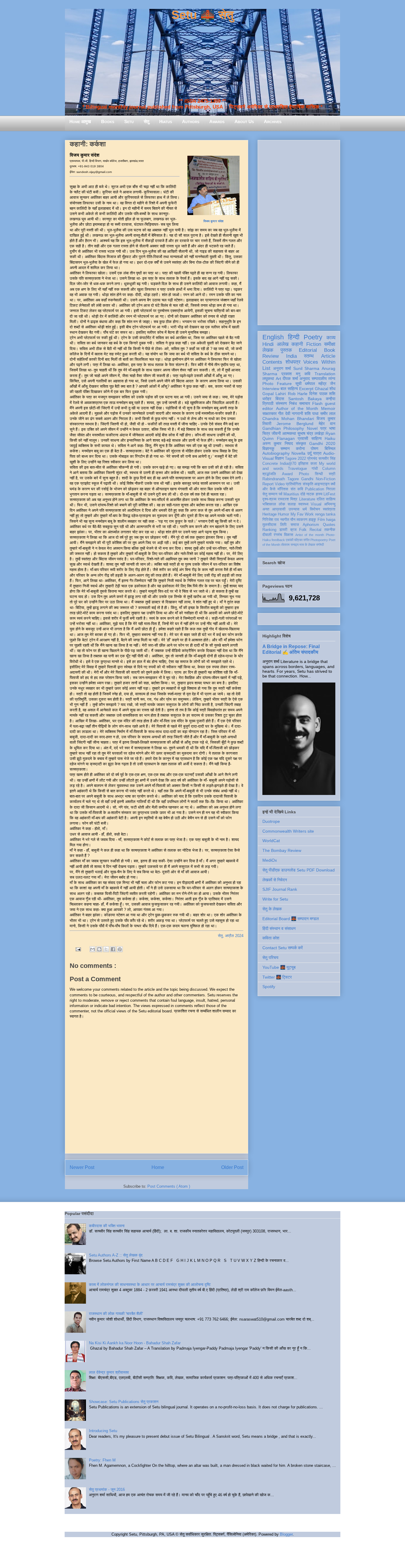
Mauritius (291, 494)
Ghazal (321, 388)
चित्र (266, 433)
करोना (300, 448)
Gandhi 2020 (322, 443)
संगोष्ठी (320, 544)
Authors (190, 121)
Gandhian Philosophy (283, 428)
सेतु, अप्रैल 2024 (230, 935)
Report (268, 484)
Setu (129, 121)
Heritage (269, 514)
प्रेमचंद (312, 459)
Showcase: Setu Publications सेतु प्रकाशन (123, 1401)
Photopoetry (319, 540)
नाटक (310, 494)
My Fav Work (302, 514)
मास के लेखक (307, 544)
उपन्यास (293, 509)
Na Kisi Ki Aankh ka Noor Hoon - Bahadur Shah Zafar (135, 1343)
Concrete (270, 464)
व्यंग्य (331, 378)
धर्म (304, 509)
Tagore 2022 (295, 459)
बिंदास (279, 398)
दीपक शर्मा (290, 378)
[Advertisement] (298, 231)
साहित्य (316, 438)
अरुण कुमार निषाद (277, 443)
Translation (325, 373)
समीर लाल (327, 413)
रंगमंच (278, 535)
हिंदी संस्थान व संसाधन (279, 928)
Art (278, 378)
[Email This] (92, 949)
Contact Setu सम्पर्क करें (282, 947)
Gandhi (307, 479)
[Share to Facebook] (113, 949)
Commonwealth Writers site (288, 831)
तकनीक (329, 530)
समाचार (304, 403)
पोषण (314, 448)
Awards (216, 121)
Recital (315, 530)
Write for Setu (275, 899)
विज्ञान (279, 458)
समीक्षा (329, 344)
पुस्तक (286, 350)
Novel (312, 428)
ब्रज (293, 530)
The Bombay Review (281, 850)
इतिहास (303, 464)
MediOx (269, 860)
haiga (330, 520)
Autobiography (276, 453)
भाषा (332, 428)
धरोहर (266, 398)
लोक (282, 504)
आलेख (282, 344)
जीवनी (276, 433)
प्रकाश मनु (290, 373)
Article (328, 356)
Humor (283, 514)
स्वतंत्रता (329, 509)
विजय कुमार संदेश (213, 221)
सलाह (292, 504)
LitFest (329, 494)
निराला (330, 489)
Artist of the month (309, 535)
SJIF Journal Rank (279, 889)
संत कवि (297, 489)
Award (287, 474)
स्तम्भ (309, 356)
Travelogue (297, 469)
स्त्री (332, 474)
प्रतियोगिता (293, 484)
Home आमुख (80, 121)
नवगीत (284, 520)
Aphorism (311, 525)
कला (313, 464)
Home (158, 1167)
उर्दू (309, 453)
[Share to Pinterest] (120, 949)
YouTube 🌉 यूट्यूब (279, 967)
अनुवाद (304, 378)
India (291, 356)
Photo (304, 474)
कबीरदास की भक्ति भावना (107, 1226)
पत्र (323, 428)
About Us (244, 121)
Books (107, 121)
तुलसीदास (269, 525)
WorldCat (271, 840)
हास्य (319, 494)
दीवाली (267, 535)
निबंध (293, 403)
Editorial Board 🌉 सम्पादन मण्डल (290, 918)
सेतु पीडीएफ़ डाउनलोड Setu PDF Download (298, 870)
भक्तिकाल (269, 504)
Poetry (313, 337)
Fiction (313, 344)
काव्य (330, 338)
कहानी (297, 344)
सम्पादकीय (319, 378)
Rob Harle (297, 393)
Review (270, 356)
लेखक (267, 350)
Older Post (232, 1167)
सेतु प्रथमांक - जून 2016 (107, 1489)
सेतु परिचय (270, 957)
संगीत (306, 540)
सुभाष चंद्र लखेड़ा (310, 433)
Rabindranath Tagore (280, 479)
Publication (314, 489)
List (266, 368)
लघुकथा (268, 378)
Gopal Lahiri (274, 393)
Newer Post (82, 1167)
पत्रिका (298, 540)
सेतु (146, 121)
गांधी (315, 469)
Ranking (269, 530)
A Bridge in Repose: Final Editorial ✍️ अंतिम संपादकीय (291, 649)
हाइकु (312, 520)
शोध (332, 388)
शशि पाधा (311, 413)
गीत (280, 413)
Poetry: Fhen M (102, 1460)
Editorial (308, 350)
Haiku (330, 438)
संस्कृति (308, 484)
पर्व (280, 494)
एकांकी (289, 540)
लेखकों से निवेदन (274, 879)
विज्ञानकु (268, 448)
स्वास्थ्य (303, 504)
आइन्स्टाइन (321, 484)
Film (321, 520)
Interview (270, 388)
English (273, 337)
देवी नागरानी (294, 413)
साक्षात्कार (269, 413)
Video (280, 484)
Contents (272, 362)
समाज (295, 525)
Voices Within (319, 362)
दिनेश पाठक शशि (322, 393)
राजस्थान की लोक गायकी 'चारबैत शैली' (116, 1313)
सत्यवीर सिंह (326, 459)
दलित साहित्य (326, 499)
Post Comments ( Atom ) (168, 1186)
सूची (298, 383)
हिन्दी (293, 337)
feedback (278, 540)
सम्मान (285, 448)
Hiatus (165, 121)
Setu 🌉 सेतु (202, 14)
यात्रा (317, 453)
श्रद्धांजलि (269, 474)
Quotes (329, 525)
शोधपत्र (293, 362)
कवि (307, 373)
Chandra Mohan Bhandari (288, 418)
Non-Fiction (325, 479)
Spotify (268, 986)
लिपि (283, 525)
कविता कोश (270, 938)
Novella (298, 453)
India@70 (288, 464)
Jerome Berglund (295, 423)
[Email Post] (78, 949)
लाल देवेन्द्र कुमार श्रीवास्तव (109, 1372)
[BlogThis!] (99, 949)
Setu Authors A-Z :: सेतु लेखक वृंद (116, 1255)
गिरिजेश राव (270, 520)
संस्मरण (281, 403)
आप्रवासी (279, 509)
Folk (303, 530)
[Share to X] (106, 949)
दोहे (302, 494)
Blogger (286, 1534)
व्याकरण (301, 520)
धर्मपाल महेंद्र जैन (320, 383)
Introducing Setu (103, 1431)
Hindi (268, 344)
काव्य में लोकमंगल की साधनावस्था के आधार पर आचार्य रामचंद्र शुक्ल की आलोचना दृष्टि (150, 1284)
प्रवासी (303, 438)
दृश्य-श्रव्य (269, 499)
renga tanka (325, 514)
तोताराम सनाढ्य (290, 544)
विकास (288, 535)
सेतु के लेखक (272, 908)
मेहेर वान (327, 423)
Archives (272, 121)
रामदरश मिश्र (287, 499)
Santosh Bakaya (305, 398)
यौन (292, 520)
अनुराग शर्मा (282, 368)
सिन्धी (319, 474)
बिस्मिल (330, 448)
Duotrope (271, 821)
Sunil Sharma (306, 368)
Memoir (328, 408)
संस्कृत (301, 443)
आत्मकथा (289, 433)
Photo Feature (277, 383)
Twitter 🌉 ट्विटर (277, 977)
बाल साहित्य (289, 388)
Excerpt (306, 388)
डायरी (283, 530)
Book (329, 350)
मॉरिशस (283, 489)
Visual (316, 504)
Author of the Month (297, 408)
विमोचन (315, 509)
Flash (317, 403)
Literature (307, 499)
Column (328, 469)
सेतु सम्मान (269, 494)
